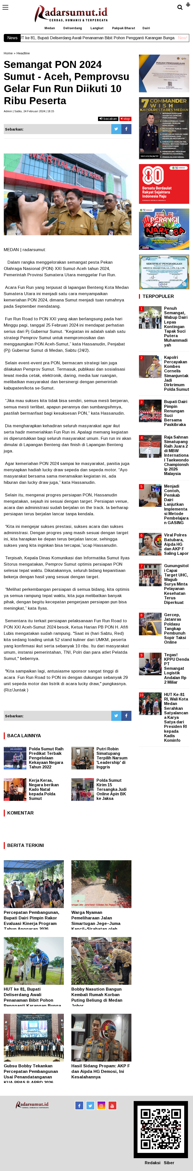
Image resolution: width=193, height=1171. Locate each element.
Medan (49, 28)
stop (126, 119)
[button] (187, 2)
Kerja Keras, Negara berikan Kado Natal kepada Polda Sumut (44, 789)
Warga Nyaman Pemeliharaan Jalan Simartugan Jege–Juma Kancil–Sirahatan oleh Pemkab (95, 923)
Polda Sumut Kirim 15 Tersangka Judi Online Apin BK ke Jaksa (111, 789)
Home (8, 53)
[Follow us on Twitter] (90, 1105)
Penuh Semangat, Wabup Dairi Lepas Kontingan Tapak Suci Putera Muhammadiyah (175, 326)
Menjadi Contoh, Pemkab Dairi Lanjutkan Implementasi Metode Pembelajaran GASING (176, 504)
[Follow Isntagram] (101, 1105)
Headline (23, 53)
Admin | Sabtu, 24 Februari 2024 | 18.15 (29, 111)
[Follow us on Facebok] (79, 1105)
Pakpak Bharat (123, 28)
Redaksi (152, 1163)
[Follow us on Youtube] (112, 1105)
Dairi (146, 28)
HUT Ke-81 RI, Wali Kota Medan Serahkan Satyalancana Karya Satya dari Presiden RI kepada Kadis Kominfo (176, 717)
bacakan (110, 119)
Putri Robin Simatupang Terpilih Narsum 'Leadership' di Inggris (111, 758)
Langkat (97, 28)
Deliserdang (72, 28)
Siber (169, 1163)
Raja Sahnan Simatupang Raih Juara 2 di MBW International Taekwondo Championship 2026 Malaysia (176, 455)
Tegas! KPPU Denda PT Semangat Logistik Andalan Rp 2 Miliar (176, 668)
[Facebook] (126, 129)
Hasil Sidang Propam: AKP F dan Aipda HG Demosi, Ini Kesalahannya (100, 1071)
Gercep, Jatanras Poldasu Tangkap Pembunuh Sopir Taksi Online (175, 628)
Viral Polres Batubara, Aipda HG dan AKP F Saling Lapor (176, 544)
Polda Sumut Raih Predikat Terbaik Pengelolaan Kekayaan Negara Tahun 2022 (46, 758)
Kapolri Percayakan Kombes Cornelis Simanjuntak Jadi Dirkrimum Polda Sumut (176, 373)
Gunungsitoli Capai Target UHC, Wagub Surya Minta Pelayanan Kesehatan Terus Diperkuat (176, 584)
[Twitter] (116, 129)
